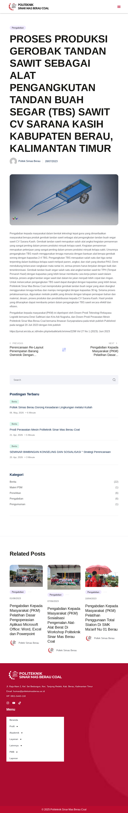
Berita (14, 401)
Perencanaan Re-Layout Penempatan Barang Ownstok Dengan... (26, 351)
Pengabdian (18, 28)
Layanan (14, 739)
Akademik (14, 732)
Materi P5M (64, 487)
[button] (119, 6)
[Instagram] (7, 703)
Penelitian (64, 493)
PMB (12, 752)
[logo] (29, 6)
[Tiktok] (19, 703)
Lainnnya (14, 745)
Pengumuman (64, 504)
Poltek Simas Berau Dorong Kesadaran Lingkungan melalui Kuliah (51, 407)
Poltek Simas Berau (29, 161)
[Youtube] (13, 703)
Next (112, 343)
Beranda (14, 720)
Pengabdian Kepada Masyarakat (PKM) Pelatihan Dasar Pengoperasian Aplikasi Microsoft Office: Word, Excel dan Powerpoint (26, 620)
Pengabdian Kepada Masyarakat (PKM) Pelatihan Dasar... (104, 351)
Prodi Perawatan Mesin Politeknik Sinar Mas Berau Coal (45, 429)
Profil (12, 726)
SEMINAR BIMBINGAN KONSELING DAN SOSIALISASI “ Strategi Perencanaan (60, 452)
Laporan (14, 758)
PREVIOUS (17, 343)
